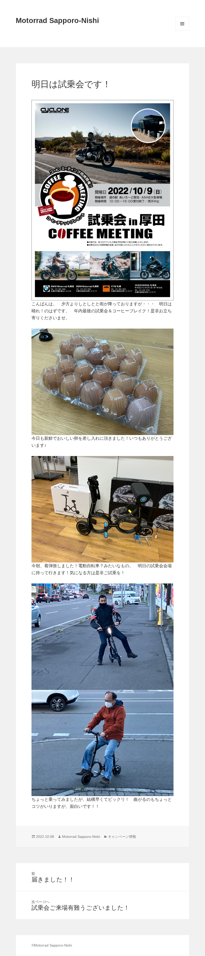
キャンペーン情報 (122, 837)
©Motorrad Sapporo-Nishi (52, 945)
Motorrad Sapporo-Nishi (57, 20)
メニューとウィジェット (182, 30)
